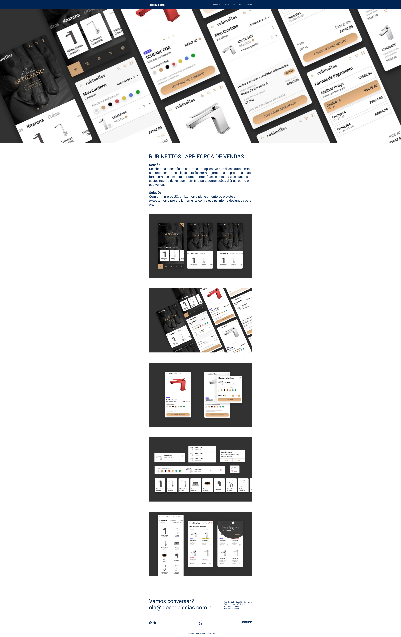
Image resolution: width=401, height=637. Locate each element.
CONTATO (249, 5)
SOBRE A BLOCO (230, 5)
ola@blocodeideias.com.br (181, 607)
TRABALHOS (217, 5)
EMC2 (240, 5)
